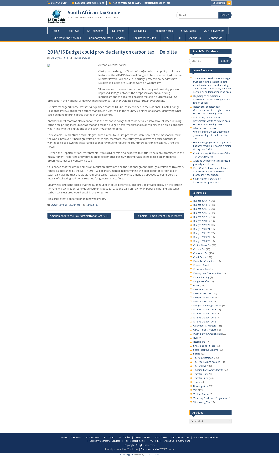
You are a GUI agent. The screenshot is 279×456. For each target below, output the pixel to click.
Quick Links (218, 2)
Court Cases (199, 257)
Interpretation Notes (204, 297)
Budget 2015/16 (201, 208)
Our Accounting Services (66, 38)
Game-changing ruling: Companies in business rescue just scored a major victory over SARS (212, 146)
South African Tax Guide (94, 12)
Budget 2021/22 (201, 233)
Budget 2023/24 (201, 237)
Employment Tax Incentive (207, 273)
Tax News (73, 31)
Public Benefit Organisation (207, 333)
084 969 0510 (59, 2)
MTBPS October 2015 (204, 317)
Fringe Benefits (201, 281)
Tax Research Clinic (144, 38)
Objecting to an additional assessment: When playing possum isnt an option (211, 99)
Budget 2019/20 (201, 224)
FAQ (166, 38)
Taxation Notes (163, 31)
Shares (196, 353)
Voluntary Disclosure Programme (210, 398)
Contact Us (215, 38)
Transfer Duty (200, 373)
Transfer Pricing (201, 377)
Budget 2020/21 (201, 228)
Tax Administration (203, 357)
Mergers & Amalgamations (207, 305)
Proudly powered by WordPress (121, 449)
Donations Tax (201, 269)
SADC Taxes (188, 31)
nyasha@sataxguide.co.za (89, 2)
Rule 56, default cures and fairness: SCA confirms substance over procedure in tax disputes (211, 171)
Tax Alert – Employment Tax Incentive (159, 216)
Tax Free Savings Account (206, 361)
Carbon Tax (74, 204)
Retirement (199, 341)
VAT (195, 390)
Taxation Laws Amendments (208, 369)
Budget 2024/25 (201, 241)
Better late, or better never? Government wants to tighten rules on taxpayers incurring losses (211, 110)
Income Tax (199, 289)
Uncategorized (200, 386)
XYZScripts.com (152, 454)
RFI (179, 38)
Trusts (196, 382)
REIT (195, 337)
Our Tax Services (214, 31)
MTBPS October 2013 (204, 309)
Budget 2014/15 (59, 204)
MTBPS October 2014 (204, 313)
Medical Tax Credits (203, 301)
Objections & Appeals (204, 325)
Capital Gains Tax (202, 245)
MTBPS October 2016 (204, 321)
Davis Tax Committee (204, 261)
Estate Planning (201, 277)
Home (55, 31)
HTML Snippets (126, 454)
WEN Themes (167, 449)
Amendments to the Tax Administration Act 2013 (79, 216)
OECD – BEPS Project (204, 329)
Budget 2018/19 (201, 220)
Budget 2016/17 (201, 212)
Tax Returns (199, 365)
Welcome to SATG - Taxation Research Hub (145, 2)
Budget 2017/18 (201, 216)
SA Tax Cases (95, 31)
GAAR (196, 285)
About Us (195, 38)
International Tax (202, 293)
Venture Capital (201, 394)
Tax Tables (139, 31)
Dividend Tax (200, 265)
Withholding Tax (201, 402)
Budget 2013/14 (201, 200)
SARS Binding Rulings (204, 345)
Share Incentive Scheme (205, 349)
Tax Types (118, 31)
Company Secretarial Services (107, 38)
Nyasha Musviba (82, 57)
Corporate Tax (200, 253)
